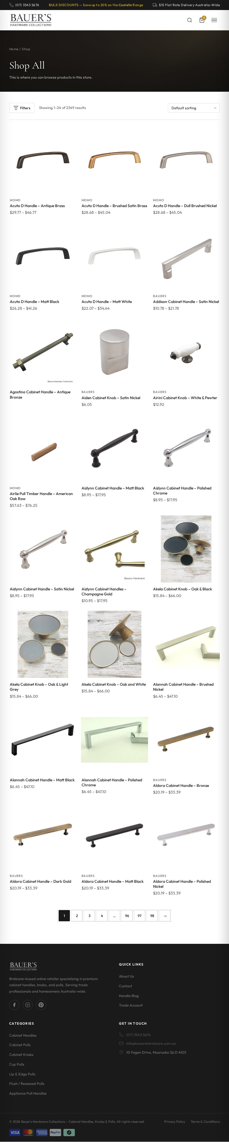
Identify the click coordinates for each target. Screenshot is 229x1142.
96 (127, 915)
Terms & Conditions (205, 1121)
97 (140, 915)
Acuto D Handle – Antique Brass (37, 205)
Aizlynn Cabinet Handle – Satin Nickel (42, 588)
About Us (126, 976)
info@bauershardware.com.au (151, 1043)
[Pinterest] (41, 1005)
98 (152, 915)
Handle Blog (129, 995)
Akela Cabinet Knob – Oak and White (114, 684)
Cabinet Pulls (20, 1044)
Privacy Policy (174, 1121)
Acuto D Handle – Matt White (107, 301)
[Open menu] (214, 20)
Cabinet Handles (23, 1035)
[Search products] (189, 20)
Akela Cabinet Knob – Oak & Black (182, 588)
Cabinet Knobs (21, 1054)
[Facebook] (14, 1005)
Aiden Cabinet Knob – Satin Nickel (111, 397)
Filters (25, 108)
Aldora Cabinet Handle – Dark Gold (40, 881)
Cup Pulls (16, 1064)
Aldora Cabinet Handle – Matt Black (113, 881)
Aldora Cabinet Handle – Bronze (181, 785)
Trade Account (131, 1005)
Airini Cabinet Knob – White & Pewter (185, 397)
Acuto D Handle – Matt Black (34, 301)
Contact (125, 986)
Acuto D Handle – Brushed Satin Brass (114, 205)
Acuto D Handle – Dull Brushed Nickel (185, 205)
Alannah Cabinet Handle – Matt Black (42, 779)
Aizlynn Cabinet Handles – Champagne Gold (104, 591)
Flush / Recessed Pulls (26, 1083)
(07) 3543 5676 (138, 1034)
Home (13, 49)
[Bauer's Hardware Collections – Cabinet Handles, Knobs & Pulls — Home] (30, 20)
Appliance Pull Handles (28, 1093)
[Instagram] (28, 1005)
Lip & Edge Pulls (22, 1074)
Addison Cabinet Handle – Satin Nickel (186, 301)
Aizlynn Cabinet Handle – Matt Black (113, 488)
